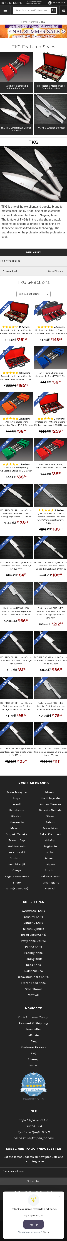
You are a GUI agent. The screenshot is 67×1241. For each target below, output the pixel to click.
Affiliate (33, 1035)
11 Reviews (24, 327)
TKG (34, 142)
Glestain (16, 816)
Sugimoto (50, 846)
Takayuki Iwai (50, 876)
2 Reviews (24, 418)
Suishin (50, 870)
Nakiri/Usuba (33, 971)
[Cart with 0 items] (63, 10)
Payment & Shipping (33, 1023)
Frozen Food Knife (33, 983)
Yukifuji (50, 840)
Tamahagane (50, 882)
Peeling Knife (33, 953)
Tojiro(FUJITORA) (17, 888)
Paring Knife (33, 946)
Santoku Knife (33, 922)
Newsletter (33, 1029)
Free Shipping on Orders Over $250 (34, 2)
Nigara (50, 864)
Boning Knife (34, 959)
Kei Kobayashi (50, 798)
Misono (50, 792)
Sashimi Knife (33, 916)
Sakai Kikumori (50, 834)
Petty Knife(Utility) (33, 940)
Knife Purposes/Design (33, 1017)
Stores (33, 1065)
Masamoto (17, 822)
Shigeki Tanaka (16, 834)
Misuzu (50, 858)
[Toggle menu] (5, 10)
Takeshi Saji (17, 840)
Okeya (17, 870)
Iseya (16, 798)
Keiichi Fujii (16, 864)
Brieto (17, 882)
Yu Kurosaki (17, 852)
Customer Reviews (33, 1047)
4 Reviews (59, 327)
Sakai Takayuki (16, 792)
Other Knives (33, 989)
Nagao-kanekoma (16, 876)
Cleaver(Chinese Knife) (33, 977)
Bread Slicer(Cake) (33, 934)
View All (50, 888)
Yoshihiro (16, 858)
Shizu (50, 816)
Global (50, 852)
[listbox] (38, 294)
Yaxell (17, 804)
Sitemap (33, 1059)
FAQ (33, 1053)
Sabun (50, 822)
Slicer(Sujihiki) (33, 928)
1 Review (59, 510)
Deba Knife (33, 965)
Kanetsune (16, 810)
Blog (34, 1041)
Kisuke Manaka (50, 804)
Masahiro (16, 828)
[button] (33, 271)
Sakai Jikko (50, 828)
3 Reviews (24, 373)
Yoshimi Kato (17, 846)
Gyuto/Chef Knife (33, 910)
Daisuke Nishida (50, 810)
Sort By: (23, 294)
